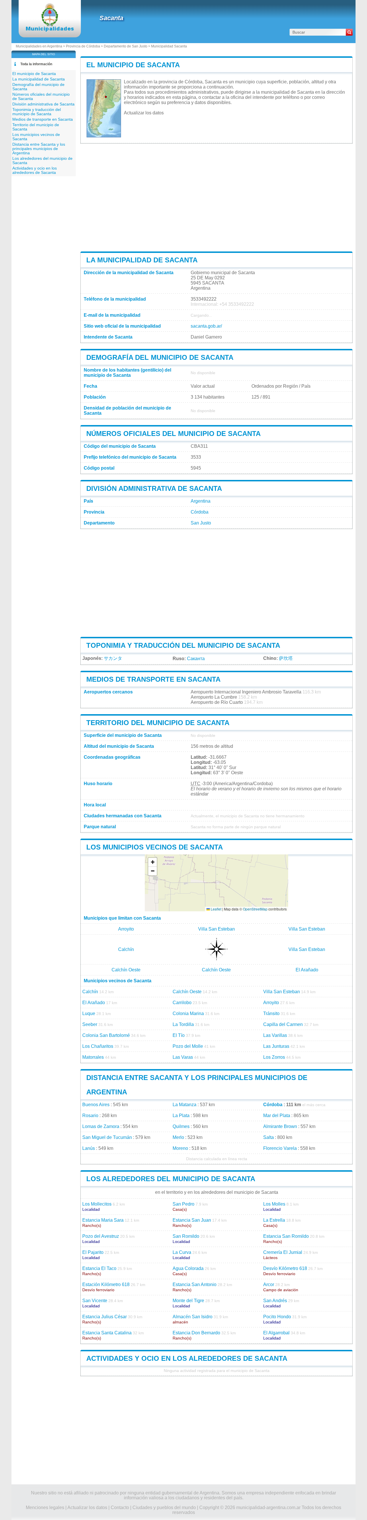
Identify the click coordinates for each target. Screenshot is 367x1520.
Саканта (196, 658)
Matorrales (93, 1057)
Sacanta (111, 18)
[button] (152, 862)
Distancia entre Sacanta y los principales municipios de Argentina (38, 148)
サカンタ (113, 658)
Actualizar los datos (144, 112)
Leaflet (215, 908)
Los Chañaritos (97, 1046)
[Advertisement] (216, 197)
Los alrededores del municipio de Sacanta (170, 1179)
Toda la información (36, 64)
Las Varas (183, 1057)
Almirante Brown (280, 1126)
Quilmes (181, 1126)
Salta (268, 1137)
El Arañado (307, 969)
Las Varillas (275, 1035)
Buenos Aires (96, 1104)
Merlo (178, 1137)
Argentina (200, 501)
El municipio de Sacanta (133, 65)
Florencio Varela (280, 1148)
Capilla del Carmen (283, 1024)
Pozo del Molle (188, 1046)
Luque (88, 1013)
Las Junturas (276, 1046)
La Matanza (184, 1104)
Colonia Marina (188, 1013)
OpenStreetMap (255, 908)
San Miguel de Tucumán (107, 1137)
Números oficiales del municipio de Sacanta (173, 433)
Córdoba (199, 512)
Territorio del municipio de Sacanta (157, 723)
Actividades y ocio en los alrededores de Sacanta (186, 1358)
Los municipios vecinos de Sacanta (154, 847)
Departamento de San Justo (125, 46)
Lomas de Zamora (100, 1126)
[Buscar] (349, 32)
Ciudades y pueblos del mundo (164, 1507)
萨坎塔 (286, 658)
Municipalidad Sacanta (169, 46)
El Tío (179, 1035)
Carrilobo (182, 1002)
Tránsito (271, 1013)
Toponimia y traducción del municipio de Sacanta (183, 645)
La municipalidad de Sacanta (142, 260)
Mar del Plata (276, 1115)
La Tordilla (183, 1024)
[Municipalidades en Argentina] (49, 30)
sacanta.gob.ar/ (206, 326)
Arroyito (126, 929)
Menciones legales (45, 1507)
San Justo (201, 522)
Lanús (88, 1148)
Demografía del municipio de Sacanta (159, 357)
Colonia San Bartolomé (106, 1035)
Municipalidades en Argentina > (41, 46)
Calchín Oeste (126, 969)
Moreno (180, 1148)
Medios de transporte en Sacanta (153, 679)
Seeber (89, 1024)
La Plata (181, 1115)
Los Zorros (274, 1057)
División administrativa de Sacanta (154, 488)
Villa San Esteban (216, 929)
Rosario (90, 1115)
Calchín (126, 949)
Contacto (120, 1507)
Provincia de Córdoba (83, 46)
